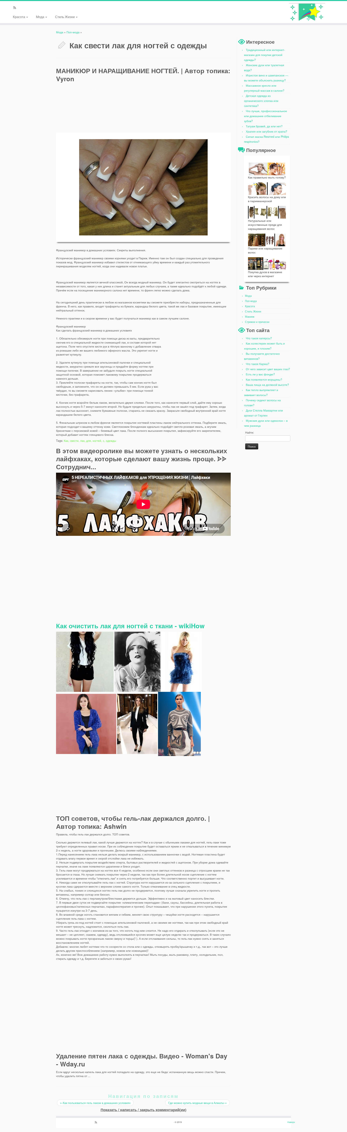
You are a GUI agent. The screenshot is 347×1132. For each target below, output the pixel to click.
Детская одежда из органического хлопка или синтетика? (261, 101)
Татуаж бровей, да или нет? (264, 126)
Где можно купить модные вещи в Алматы (197, 1103)
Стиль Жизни (65, 16)
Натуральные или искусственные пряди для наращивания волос (265, 225)
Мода (40, 16)
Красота (19, 16)
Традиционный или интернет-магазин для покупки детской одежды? (264, 55)
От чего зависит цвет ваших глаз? (268, 369)
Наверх (291, 1122)
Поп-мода (73, 32)
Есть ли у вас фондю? (260, 374)
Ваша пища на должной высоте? (267, 385)
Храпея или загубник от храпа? (266, 131)
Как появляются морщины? (264, 379)
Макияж (249, 316)
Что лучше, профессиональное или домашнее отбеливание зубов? (265, 116)
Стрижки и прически (257, 322)
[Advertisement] (200, 100)
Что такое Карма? (257, 364)
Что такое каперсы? (259, 338)
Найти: (249, 432)
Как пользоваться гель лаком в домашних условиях (95, 1103)
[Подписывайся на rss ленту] (16, 7)
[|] (307, 12)
